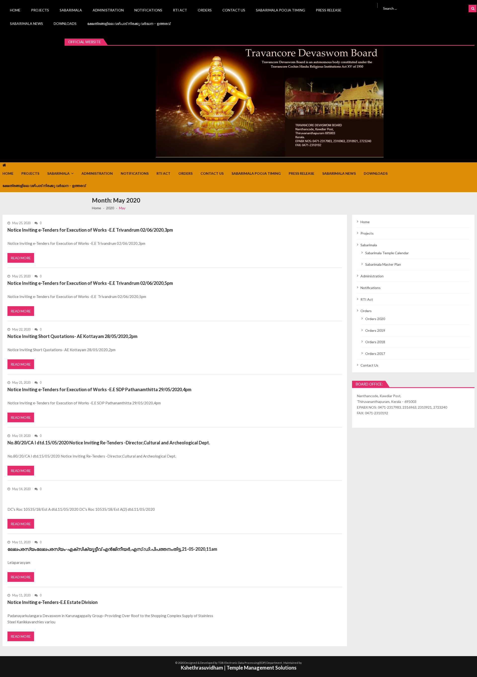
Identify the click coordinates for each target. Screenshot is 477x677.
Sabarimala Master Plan (383, 264)
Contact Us (233, 10)
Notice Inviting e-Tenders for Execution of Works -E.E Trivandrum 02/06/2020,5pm (90, 283)
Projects (40, 10)
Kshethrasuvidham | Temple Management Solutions (238, 668)
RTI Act (180, 10)
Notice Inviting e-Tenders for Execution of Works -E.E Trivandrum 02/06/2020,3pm (90, 230)
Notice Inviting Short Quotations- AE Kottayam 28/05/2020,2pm (72, 336)
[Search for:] (416, 7)
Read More (21, 258)
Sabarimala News (26, 23)
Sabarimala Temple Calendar (387, 253)
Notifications (148, 10)
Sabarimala (71, 10)
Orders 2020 (375, 319)
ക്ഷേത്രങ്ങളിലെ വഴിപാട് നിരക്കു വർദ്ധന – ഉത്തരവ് (128, 23)
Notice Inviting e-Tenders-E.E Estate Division (52, 602)
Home (15, 10)
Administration (108, 10)
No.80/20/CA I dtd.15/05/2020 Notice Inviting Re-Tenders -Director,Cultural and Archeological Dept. (108, 442)
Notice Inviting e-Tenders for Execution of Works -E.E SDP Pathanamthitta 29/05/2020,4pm (99, 389)
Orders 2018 (375, 342)
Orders (205, 10)
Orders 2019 (375, 330)
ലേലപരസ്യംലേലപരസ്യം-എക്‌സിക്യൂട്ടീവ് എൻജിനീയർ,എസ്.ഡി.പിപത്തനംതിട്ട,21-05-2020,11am (112, 549)
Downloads (65, 23)
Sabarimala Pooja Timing (280, 10)
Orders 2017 (375, 353)
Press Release (328, 10)
